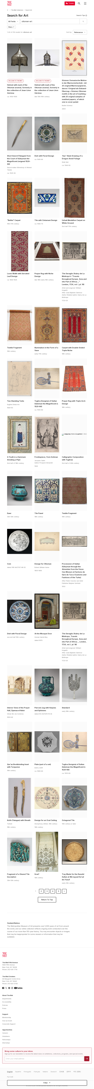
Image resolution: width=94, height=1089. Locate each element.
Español (18, 1072)
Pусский (10, 1077)
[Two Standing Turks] (19, 379)
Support (5, 1014)
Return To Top (47, 900)
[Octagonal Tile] (74, 798)
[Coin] (19, 541)
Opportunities (7, 1030)
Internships (6, 1043)
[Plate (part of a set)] (47, 742)
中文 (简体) (77, 1072)
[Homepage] (9, 3)
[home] (8, 10)
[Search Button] (79, 3)
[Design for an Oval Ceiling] (47, 798)
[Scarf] (47, 852)
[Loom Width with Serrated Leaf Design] (19, 251)
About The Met (7, 995)
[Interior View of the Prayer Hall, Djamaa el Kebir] (19, 685)
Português (27, 1072)
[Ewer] (19, 491)
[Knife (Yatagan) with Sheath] (19, 798)
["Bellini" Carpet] (19, 198)
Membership (6, 1017)
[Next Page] (64, 891)
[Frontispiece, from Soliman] (47, 435)
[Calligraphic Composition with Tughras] (74, 435)
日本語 (61, 1072)
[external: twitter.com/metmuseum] (6, 988)
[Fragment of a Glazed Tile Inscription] (19, 852)
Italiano (45, 1072)
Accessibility (6, 1002)
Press (4, 1008)
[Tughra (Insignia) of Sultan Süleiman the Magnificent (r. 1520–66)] (47, 379)
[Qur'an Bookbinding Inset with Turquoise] (19, 742)
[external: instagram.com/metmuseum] (12, 988)
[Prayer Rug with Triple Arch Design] (74, 379)
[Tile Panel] (47, 491)
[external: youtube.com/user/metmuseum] (18, 988)
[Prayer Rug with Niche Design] (47, 251)
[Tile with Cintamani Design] (47, 198)
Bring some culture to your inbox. (19, 1051)
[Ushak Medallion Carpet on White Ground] (74, 198)
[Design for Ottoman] (47, 541)
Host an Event (7, 1021)
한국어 (69, 1072)
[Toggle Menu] (85, 3)
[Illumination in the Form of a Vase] (47, 325)
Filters (10, 27)
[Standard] (74, 685)
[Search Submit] (83, 21)
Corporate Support (8, 1024)
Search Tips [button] (80, 15)
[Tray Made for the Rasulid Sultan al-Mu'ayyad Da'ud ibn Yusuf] (74, 852)
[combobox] (50, 21)
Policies (5, 1005)
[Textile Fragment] (19, 325)
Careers (5, 1033)
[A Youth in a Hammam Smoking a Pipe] (19, 435)
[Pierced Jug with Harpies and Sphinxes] (47, 685)
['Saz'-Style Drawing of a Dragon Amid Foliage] (74, 133)
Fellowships (6, 1040)
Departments (6, 999)
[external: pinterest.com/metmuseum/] (9, 988)
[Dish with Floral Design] (47, 133)
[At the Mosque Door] (47, 611)
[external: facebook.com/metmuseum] (3, 988)
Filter (45, 1083)
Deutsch (54, 1072)
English (10, 1072)
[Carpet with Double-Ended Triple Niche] (74, 325)
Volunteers (6, 1036)
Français (37, 1072)
